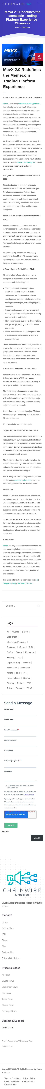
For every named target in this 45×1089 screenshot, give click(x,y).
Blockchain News (10, 987)
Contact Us (7, 1046)
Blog (14, 583)
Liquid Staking (13, 662)
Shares (26, 678)
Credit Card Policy (11, 1081)
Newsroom (26, 27)
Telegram (7, 583)
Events (19, 652)
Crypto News (8, 980)
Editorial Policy (10, 1084)
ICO (19, 657)
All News (6, 974)
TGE (29, 683)
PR (25, 673)
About (5, 940)
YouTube (20, 583)
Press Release (13, 678)
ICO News (6, 993)
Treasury (19, 688)
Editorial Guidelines (11, 958)
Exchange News (9, 1011)
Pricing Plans (8, 928)
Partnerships (8, 952)
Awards (15, 632)
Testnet (20, 683)
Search (5, 832)
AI (8, 632)
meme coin (12, 668)
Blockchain (12, 637)
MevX (5, 103)
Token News (7, 999)
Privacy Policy (29, 1078)
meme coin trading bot (26, 162)
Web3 (29, 688)
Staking (10, 683)
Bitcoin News (8, 1005)
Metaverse (25, 668)
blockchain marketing (16, 642)
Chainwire (11, 647)
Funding (10, 657)
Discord (29, 583)
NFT (18, 673)
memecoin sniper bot (21, 480)
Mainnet (26, 662)
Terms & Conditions (12, 1078)
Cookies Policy (28, 1081)
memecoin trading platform (29, 103)
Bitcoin (25, 632)
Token (9, 688)
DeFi (30, 647)
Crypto (22, 647)
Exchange (29, 652)
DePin (10, 652)
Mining (10, 673)
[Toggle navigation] (39, 3)
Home (17, 27)
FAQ (4, 934)
